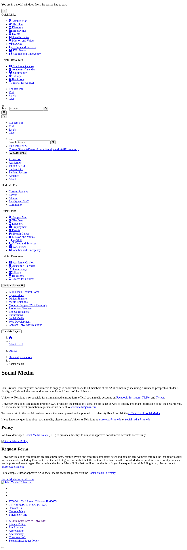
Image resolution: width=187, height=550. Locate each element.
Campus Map (19, 20)
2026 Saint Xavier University (27, 520)
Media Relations (18, 301)
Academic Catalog (23, 66)
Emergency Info (18, 514)
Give (11, 98)
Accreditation (16, 530)
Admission (15, 159)
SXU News (19, 50)
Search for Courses (23, 82)
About (12, 179)
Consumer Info (17, 537)
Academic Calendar (23, 69)
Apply (12, 95)
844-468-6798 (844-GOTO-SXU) (28, 504)
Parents (32, 149)
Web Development (19, 321)
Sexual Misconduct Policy (24, 540)
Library (16, 76)
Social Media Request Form (17, 479)
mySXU (17, 43)
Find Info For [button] (17, 145)
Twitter (160, 397)
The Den (17, 24)
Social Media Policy (36, 435)
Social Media (16, 318)
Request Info (16, 88)
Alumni (41, 149)
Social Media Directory (102, 472)
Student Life (16, 169)
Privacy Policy (17, 524)
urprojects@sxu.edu (109, 419)
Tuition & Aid (17, 165)
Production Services (20, 308)
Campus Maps (17, 511)
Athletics (14, 175)
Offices (13, 350)
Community (19, 72)
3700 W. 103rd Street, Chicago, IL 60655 (33, 501)
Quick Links (19, 152)
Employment (19, 30)
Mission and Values (23, 40)
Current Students (18, 149)
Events (15, 33)
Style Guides (16, 295)
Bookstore (17, 79)
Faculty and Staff (55, 149)
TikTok (146, 397)
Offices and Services (24, 47)
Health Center (20, 37)
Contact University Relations (25, 324)
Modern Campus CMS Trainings (28, 305)
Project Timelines (19, 311)
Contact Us (15, 508)
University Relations (20, 357)
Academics (15, 162)
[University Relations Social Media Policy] (14, 441)
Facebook (122, 397)
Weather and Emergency (26, 53)
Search (5, 108)
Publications (16, 315)
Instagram (134, 397)
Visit (11, 92)
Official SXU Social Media (144, 413)
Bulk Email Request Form (24, 291)
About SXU (16, 344)
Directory (17, 27)
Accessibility (16, 534)
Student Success (18, 172)
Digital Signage (18, 298)
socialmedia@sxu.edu (83, 407)
